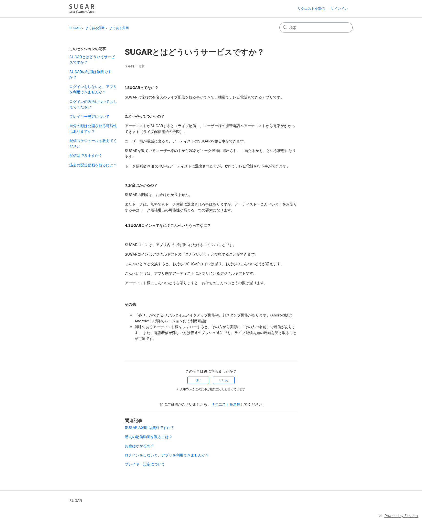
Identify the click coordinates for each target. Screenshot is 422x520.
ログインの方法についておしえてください (93, 104)
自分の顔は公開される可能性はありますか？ (93, 128)
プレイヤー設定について (89, 116)
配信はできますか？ (85, 155)
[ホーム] (81, 8)
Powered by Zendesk (401, 516)
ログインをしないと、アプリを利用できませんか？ (93, 89)
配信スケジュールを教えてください (93, 143)
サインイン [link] (339, 8)
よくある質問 (95, 28)
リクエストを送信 (311, 8)
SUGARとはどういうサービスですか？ (92, 59)
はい (198, 380)
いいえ (223, 380)
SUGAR (74, 28)
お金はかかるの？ (139, 446)
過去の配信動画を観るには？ (93, 165)
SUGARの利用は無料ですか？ (90, 74)
